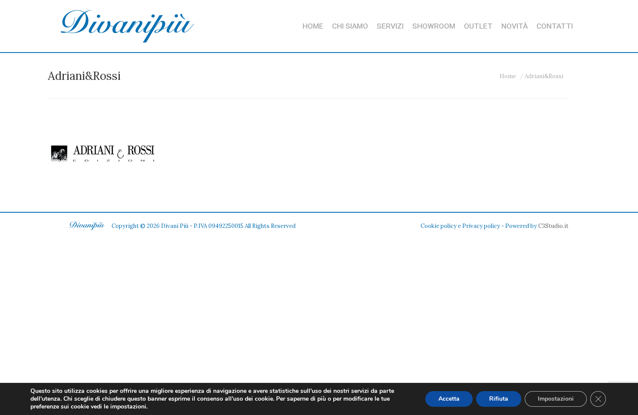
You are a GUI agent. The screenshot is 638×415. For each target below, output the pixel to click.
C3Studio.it (553, 226)
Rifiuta (498, 399)
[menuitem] (313, 26)
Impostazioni (556, 399)
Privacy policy (481, 226)
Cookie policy (439, 226)
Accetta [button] (449, 399)
